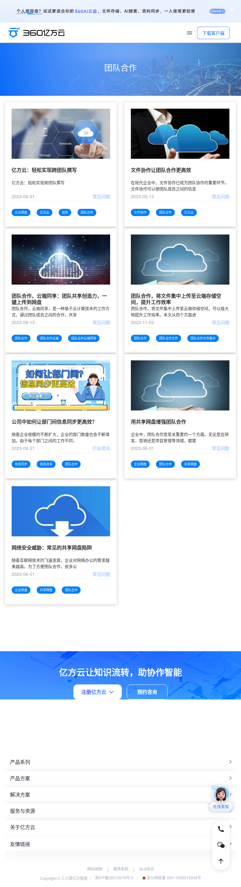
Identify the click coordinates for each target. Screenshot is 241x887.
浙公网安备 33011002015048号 (173, 877)
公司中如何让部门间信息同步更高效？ (54, 422)
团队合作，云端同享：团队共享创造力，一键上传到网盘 (59, 299)
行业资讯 (101, 448)
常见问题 (101, 196)
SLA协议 (146, 868)
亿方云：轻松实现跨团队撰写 (44, 170)
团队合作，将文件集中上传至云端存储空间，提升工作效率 (176, 299)
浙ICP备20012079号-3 (114, 877)
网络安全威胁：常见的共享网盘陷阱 (52, 547)
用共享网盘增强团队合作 (158, 422)
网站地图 (94, 868)
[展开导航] (189, 33)
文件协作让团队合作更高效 (161, 170)
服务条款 (120, 868)
